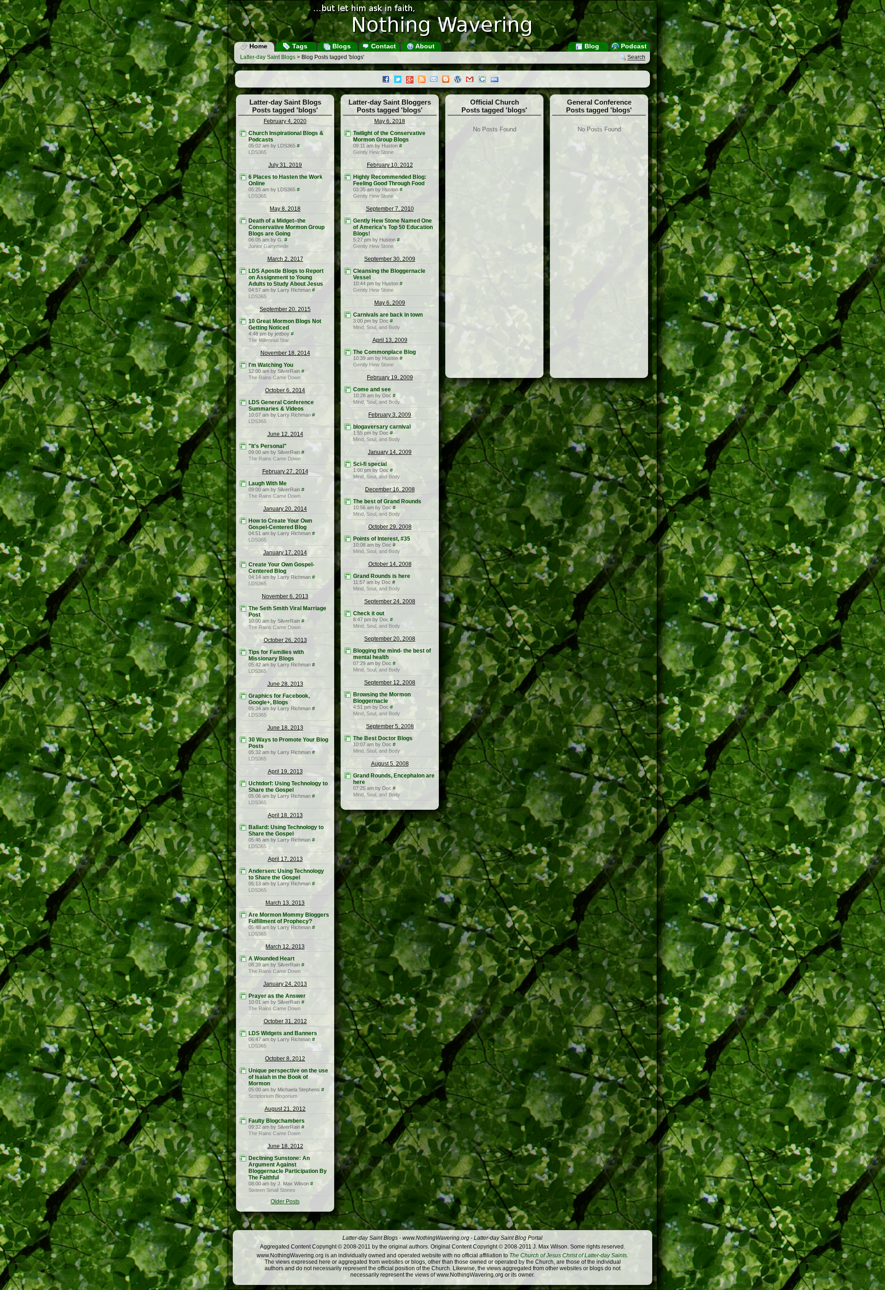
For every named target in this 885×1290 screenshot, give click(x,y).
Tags (298, 46)
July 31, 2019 (285, 165)
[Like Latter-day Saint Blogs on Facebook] (388, 80)
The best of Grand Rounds (387, 501)
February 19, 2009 (390, 377)
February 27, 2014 (285, 471)
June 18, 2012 (285, 1146)
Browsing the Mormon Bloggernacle (382, 697)
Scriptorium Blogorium (272, 1096)
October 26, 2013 (285, 640)
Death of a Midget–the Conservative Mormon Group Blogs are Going (286, 227)
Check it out (368, 613)
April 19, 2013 (285, 771)
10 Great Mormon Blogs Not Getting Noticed (284, 324)
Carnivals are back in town (388, 315)
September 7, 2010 (390, 209)
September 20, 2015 (285, 309)
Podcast (633, 46)
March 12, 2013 (285, 946)
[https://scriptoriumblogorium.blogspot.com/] (243, 1070)
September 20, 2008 (389, 639)
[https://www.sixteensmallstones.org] (243, 1158)
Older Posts (285, 1201)
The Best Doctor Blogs (383, 738)
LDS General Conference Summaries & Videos (281, 405)
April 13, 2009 (389, 340)
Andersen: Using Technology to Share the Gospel (286, 874)
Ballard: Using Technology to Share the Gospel (286, 830)
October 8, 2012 (285, 1058)
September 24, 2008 (389, 601)
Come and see (372, 389)
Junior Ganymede (268, 246)
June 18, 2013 (285, 728)
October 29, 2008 (390, 527)
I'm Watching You (270, 365)
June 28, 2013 (285, 684)
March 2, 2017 (285, 259)
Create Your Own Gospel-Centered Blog (281, 567)
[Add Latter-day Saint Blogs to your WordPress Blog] (460, 80)
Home (257, 46)
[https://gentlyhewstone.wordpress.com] (347, 133)
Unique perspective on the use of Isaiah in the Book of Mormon (288, 1077)
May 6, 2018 (389, 121)
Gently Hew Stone (373, 152)
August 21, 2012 (285, 1109)
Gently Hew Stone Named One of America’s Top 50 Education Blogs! (393, 227)
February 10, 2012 (390, 165)
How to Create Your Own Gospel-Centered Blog (280, 524)
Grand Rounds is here (381, 576)
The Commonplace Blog (384, 352)
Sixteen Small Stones (271, 1190)
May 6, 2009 (389, 303)
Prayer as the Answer (277, 996)
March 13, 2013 (285, 903)
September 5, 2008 (390, 726)
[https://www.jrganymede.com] (243, 220)
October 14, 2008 (390, 564)
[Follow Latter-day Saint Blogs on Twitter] (400, 80)
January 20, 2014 (285, 509)
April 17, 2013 (285, 859)
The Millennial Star (268, 340)
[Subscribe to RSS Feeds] (424, 80)
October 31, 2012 (285, 1021)
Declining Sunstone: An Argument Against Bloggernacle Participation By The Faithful (287, 1168)
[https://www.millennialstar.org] (243, 321)
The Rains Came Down (274, 377)
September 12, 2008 (389, 682)
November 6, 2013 (285, 596)
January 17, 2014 (285, 552)
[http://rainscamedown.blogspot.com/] (243, 365)
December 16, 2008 (390, 489)
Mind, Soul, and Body (376, 327)
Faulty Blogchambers (276, 1121)
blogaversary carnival (382, 427)
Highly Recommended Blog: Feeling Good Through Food (389, 180)
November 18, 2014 (285, 353)
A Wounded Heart (271, 958)
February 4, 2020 (285, 121)
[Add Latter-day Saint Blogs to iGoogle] (484, 80)
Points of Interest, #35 (381, 539)
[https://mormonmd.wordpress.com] (347, 314)
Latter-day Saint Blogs (267, 57)
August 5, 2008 (390, 763)
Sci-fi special (370, 464)
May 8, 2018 (285, 209)
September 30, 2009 (389, 259)
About (424, 46)
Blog (591, 46)
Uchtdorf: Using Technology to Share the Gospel (288, 786)
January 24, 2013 (285, 984)
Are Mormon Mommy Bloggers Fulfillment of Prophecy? (288, 918)
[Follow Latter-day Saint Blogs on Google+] (412, 80)
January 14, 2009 (390, 452)
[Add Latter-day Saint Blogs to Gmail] (472, 80)
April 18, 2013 (285, 815)
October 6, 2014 (285, 390)
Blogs (340, 46)
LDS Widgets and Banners (282, 1033)
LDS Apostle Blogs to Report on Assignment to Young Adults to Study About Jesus (286, 277)
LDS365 (257, 152)
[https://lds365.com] (243, 133)
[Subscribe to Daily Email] (436, 80)
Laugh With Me (267, 483)
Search (636, 57)
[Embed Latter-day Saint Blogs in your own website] (497, 80)
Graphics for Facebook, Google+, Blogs (279, 699)
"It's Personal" (267, 446)
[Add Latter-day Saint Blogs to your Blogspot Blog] (448, 80)
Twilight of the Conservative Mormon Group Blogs (389, 136)
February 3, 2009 (389, 415)
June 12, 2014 (285, 434)
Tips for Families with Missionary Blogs (276, 655)
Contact (382, 46)
